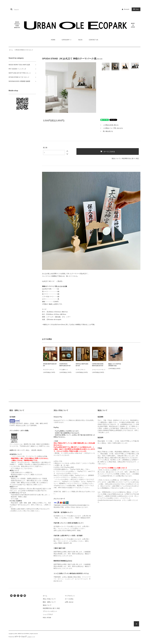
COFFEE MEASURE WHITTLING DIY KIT (97, 364)
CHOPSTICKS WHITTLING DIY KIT (65, 364)
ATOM (49, 617)
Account (126, 9)
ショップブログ (48, 614)
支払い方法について (49, 599)
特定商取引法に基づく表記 (130, 158)
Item (137, 9)
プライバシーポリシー (50, 611)
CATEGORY (66, 40)
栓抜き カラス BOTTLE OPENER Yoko (114, 364)
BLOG (80, 40)
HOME (53, 40)
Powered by (11, 636)
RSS (44, 617)
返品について (116, 158)
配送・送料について (49, 602)
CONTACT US (93, 40)
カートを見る (69, 599)
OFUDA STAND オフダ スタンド (24, 50)
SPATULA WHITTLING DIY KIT (82, 364)
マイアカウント (70, 596)
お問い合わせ (69, 602)
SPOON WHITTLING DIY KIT (50, 364)
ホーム (11, 50)
